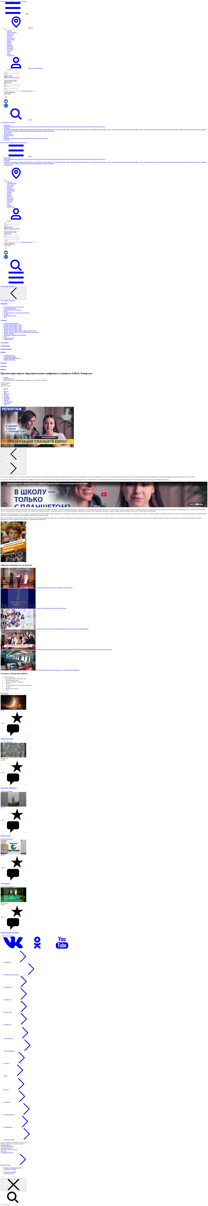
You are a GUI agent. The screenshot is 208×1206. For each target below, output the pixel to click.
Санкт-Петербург (12, 32)
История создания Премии (11, 129)
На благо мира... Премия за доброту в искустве (14, 1)
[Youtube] (62, 948)
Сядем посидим (5, 883)
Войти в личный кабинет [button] (35, 68)
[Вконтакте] (13, 948)
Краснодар (10, 47)
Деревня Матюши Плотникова (10, 932)
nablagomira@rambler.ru (7, 1152)
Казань (9, 44)
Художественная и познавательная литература (71, 126)
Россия (9, 51)
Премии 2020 (8, 1012)
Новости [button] (6, 137)
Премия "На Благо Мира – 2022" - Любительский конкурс (109, 129)
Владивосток (10, 38)
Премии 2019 (8, 999)
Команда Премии (6, 1165)
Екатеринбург (11, 39)
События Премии (29, 138)
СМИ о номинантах (9, 1051)
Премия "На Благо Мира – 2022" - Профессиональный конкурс (143, 129)
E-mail (9, 69)
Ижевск (9, 41)
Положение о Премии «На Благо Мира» (15, 335)
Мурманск (10, 49)
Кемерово (10, 45)
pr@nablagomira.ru (6, 1145)
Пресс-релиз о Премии (200, 129)
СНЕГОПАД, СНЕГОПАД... (9, 788)
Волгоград (10, 35)
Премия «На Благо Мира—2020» (13, 328)
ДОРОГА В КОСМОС (7, 739)
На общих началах (9, 135)
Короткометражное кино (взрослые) (14, 126)
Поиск (30, 119)
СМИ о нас (18, 131)
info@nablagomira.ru (6, 1148)
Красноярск (10, 48)
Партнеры (7, 139)
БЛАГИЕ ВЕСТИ (9, 355)
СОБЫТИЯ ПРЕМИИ (10, 357)
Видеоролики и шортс (95, 126)
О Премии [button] (7, 128)
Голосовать (12, 122)
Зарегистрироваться (14, 77)
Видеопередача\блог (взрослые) (46, 126)
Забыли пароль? (8, 76)
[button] (16, 179)
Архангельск (10, 33)
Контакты (35, 131)
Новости (3, 352)
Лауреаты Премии (166, 129)
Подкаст (86, 126)
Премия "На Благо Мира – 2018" (28, 129)
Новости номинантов (17, 138)
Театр (103, 126)
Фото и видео (7, 132)
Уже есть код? (8, 82)
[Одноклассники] (37, 948)
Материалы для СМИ (10, 1169)
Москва (9, 30)
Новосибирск (11, 55)
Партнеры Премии (26, 131)
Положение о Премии (10, 1172)
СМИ (5, 336)
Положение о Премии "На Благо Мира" (182, 129)
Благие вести (7, 138)
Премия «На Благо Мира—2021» (13, 329)
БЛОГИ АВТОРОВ (9, 359)
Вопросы (3, 369)
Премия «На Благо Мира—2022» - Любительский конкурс (20, 330)
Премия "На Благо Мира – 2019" (46, 129)
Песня (56, 126)
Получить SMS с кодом (10, 80)
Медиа (6, 1075)
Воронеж (9, 36)
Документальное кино (30, 126)
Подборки (51, 131)
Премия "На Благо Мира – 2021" (83, 129)
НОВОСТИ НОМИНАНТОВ (12, 358)
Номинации (4, 303)
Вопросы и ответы (43, 131)
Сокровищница (8, 134)
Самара (9, 54)
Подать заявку (5, 122)
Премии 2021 (8, 1024)
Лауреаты (7, 1063)
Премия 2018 (7, 987)
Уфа (8, 52)
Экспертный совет (9, 131)
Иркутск (9, 42)
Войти (6, 77)
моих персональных (26, 91)
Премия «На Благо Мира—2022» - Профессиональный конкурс (21, 332)
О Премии (4, 320)
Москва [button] (30, 27)
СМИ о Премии (8, 339)
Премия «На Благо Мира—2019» (13, 326)
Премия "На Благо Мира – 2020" (65, 129)
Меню (27, 14)
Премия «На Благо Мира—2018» (13, 325)
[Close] (13, 1184)
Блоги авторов (38, 138)
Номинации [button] (7, 125)
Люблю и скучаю (6, 835)
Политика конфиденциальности (13, 1167)
